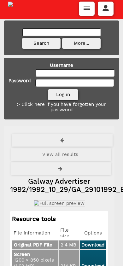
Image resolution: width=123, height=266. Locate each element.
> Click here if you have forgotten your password (61, 107)
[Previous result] (62, 140)
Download (92, 245)
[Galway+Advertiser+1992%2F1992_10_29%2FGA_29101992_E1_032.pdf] (59, 203)
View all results (60, 154)
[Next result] (61, 168)
